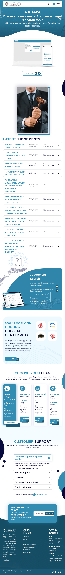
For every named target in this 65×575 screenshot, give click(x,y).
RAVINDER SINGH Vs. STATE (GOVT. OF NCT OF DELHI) (15, 232)
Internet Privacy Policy (29, 544)
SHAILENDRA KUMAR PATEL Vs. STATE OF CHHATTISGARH (15, 221)
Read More (6, 560)
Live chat (19, 477)
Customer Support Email (27, 482)
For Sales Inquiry (23, 487)
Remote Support (22, 472)
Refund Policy (27, 552)
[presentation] (57, 286)
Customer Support (28, 542)
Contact (25, 539)
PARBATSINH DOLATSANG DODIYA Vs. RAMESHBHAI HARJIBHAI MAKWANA (15, 185)
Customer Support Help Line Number (28, 458)
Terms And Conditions (29, 547)
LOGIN (58, 4)
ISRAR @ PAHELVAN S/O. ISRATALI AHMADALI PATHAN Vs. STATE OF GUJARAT (14, 246)
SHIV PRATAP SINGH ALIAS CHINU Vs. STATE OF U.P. (14, 199)
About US (26, 536)
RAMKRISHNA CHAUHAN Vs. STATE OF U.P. (15, 155)
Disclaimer (26, 549)
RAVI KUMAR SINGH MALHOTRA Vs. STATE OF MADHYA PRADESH (16, 210)
